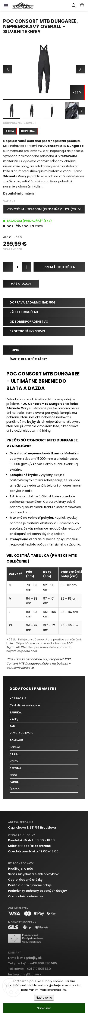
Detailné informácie (19, 193)
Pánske (15, 747)
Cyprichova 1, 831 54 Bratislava (32, 827)
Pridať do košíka (59, 267)
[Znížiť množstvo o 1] (8, 267)
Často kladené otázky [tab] (28, 359)
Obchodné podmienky (25, 896)
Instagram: (24, 974)
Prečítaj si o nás (20, 868)
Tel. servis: (29, 969)
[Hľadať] (73, 5)
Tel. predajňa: (32, 963)
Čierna (14, 789)
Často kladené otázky (25, 880)
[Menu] (7, 6)
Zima (13, 775)
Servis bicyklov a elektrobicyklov (33, 874)
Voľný (14, 761)
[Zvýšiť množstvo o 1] (26, 267)
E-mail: (25, 958)
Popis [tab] (14, 350)
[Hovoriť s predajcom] (21, 284)
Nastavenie (44, 998)
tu (64, 990)
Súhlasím (44, 1008)
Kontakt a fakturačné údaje (29, 885)
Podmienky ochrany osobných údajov (37, 891)
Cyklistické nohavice (25, 705)
